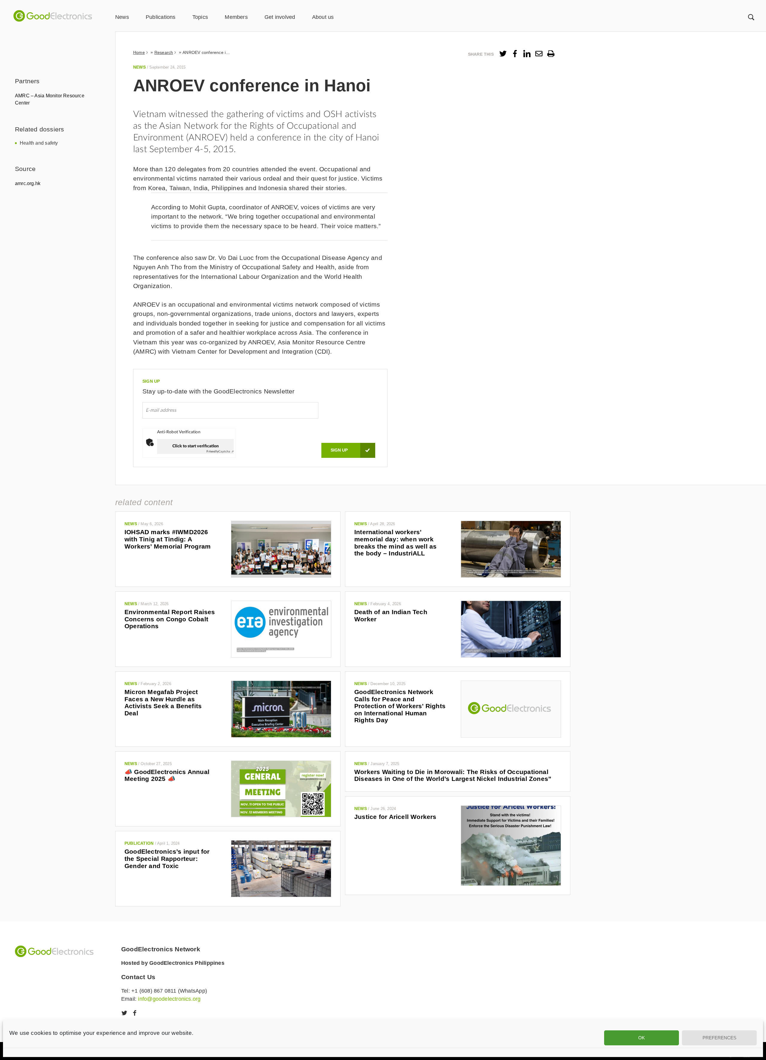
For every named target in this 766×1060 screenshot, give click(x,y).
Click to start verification (195, 446)
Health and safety (39, 143)
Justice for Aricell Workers (395, 816)
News (122, 17)
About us (323, 17)
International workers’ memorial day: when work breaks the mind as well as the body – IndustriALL (395, 543)
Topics (200, 17)
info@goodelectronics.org (169, 999)
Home (139, 52)
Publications (161, 17)
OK (641, 1037)
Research (163, 52)
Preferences (719, 1037)
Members (236, 17)
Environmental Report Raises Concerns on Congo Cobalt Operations (169, 618)
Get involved (280, 17)
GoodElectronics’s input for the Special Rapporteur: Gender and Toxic (167, 858)
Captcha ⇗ (220, 451)
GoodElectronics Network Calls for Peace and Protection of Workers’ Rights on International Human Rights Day (400, 706)
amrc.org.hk (27, 183)
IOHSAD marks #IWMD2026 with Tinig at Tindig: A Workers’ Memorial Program (167, 539)
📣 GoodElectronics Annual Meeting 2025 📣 (166, 775)
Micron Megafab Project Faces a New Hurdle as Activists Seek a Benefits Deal (163, 702)
